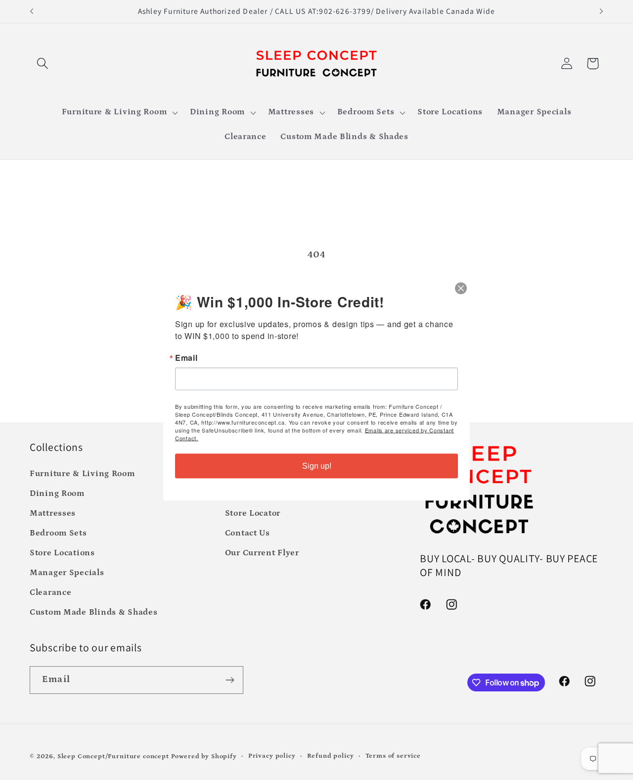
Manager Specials (67, 573)
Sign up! (316, 466)
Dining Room (57, 493)
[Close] (461, 288)
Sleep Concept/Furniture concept (113, 756)
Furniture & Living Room (82, 474)
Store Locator (252, 513)
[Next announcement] (601, 11)
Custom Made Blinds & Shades (93, 612)
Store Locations (62, 553)
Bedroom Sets (58, 533)
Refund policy (330, 756)
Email (186, 358)
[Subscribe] (230, 680)
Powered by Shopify (204, 756)
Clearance (50, 592)
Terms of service (393, 756)
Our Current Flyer (262, 553)
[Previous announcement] (32, 11)
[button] (43, 63)
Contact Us (247, 533)
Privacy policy (272, 756)
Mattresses (53, 513)
